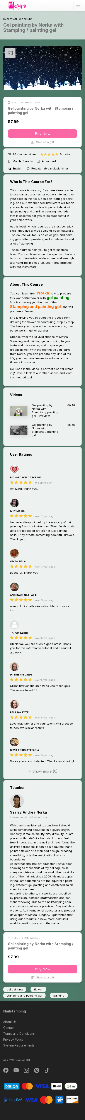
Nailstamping (14, 1011)
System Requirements (18, 1045)
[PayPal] (40, 1099)
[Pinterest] (37, 1071)
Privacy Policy (13, 1039)
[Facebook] (6, 1071)
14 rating (65, 154)
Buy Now (42, 134)
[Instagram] (27, 1071)
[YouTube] (16, 1071)
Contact (8, 1027)
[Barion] (40, 1086)
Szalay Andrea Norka (28, 812)
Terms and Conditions (19, 1033)
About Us (9, 1022)
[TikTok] (46, 1071)
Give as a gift (44, 142)
